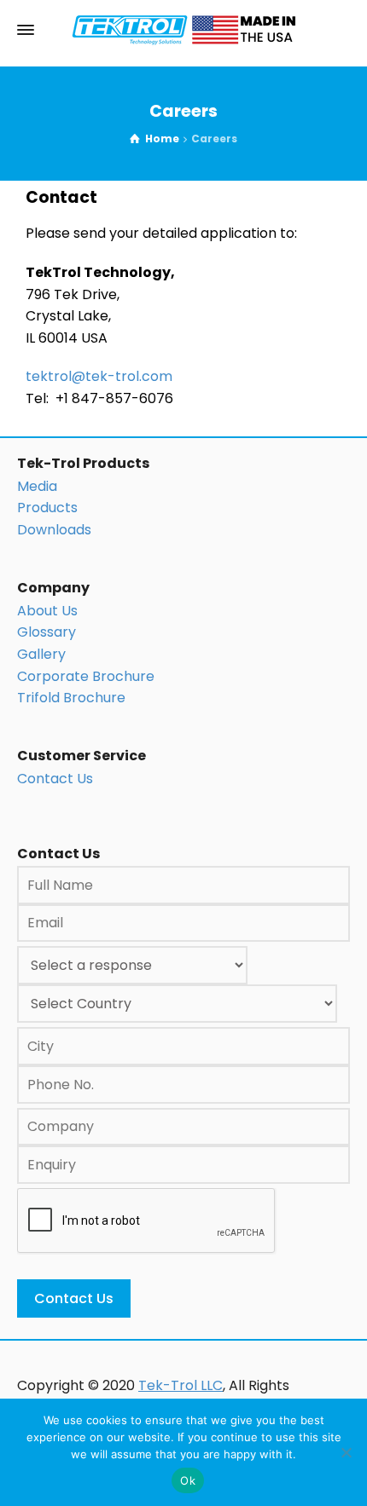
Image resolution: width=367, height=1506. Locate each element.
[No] (345, 1452)
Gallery (41, 654)
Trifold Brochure (71, 697)
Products (47, 507)
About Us (47, 610)
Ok (187, 1480)
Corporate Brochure (85, 676)
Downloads (54, 530)
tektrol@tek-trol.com (99, 376)
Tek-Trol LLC (180, 1385)
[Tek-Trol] (183, 30)
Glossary (46, 632)
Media (37, 486)
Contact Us (55, 778)
